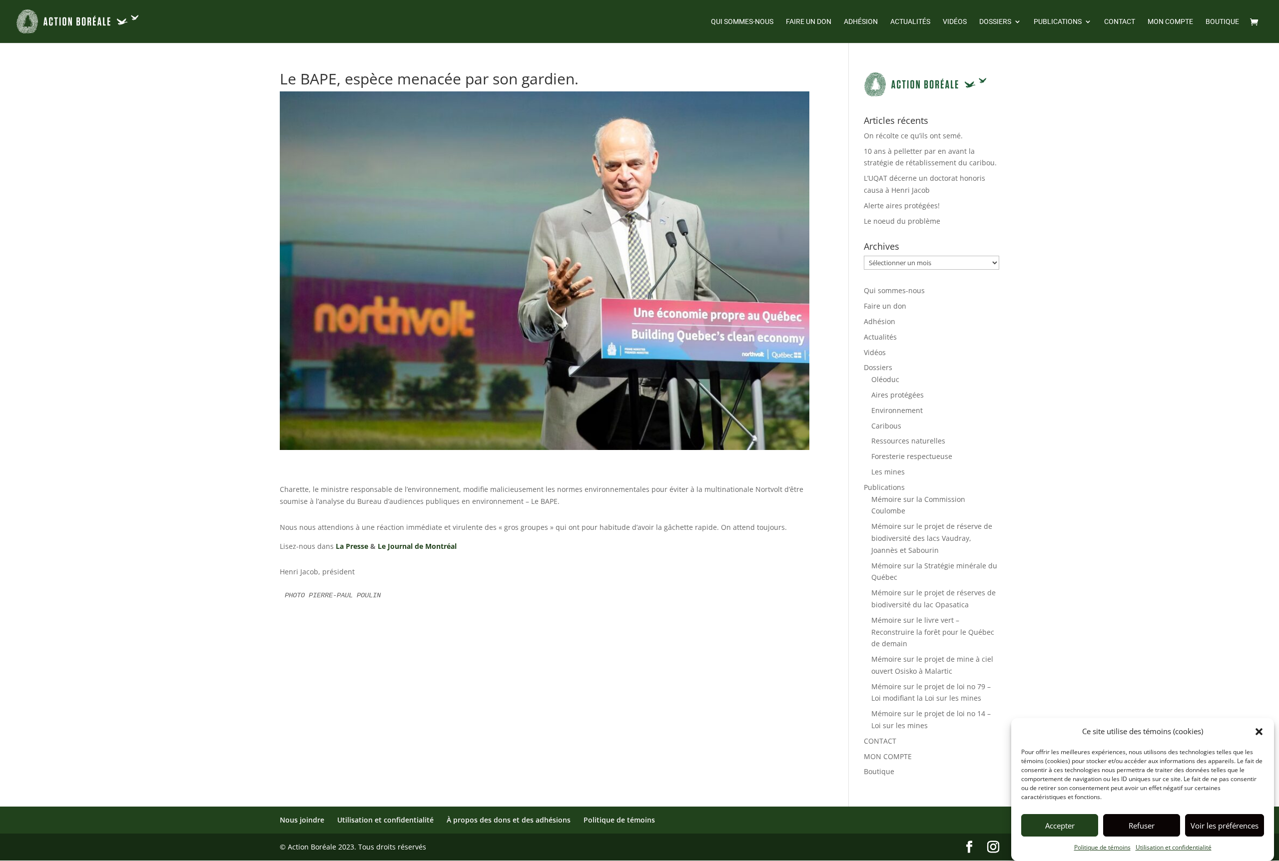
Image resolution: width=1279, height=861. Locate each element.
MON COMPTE (1170, 21)
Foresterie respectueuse (911, 456)
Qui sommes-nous (742, 21)
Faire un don (808, 21)
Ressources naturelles (908, 440)
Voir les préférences (1225, 826)
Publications (1058, 21)
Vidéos (955, 21)
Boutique (1222, 21)
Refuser (1142, 826)
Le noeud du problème (902, 221)
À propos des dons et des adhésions (509, 820)
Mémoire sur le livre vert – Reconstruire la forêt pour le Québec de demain (932, 632)
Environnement (897, 410)
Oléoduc (885, 379)
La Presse (352, 546)
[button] (1259, 732)
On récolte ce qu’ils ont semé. (913, 135)
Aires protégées (897, 395)
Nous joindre (302, 820)
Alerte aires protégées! (902, 205)
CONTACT (1119, 21)
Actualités (910, 21)
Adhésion (861, 21)
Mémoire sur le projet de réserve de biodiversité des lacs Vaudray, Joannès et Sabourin (931, 538)
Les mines (888, 471)
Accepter (1060, 826)
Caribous (886, 425)
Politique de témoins (1102, 847)
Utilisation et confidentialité (1174, 847)
